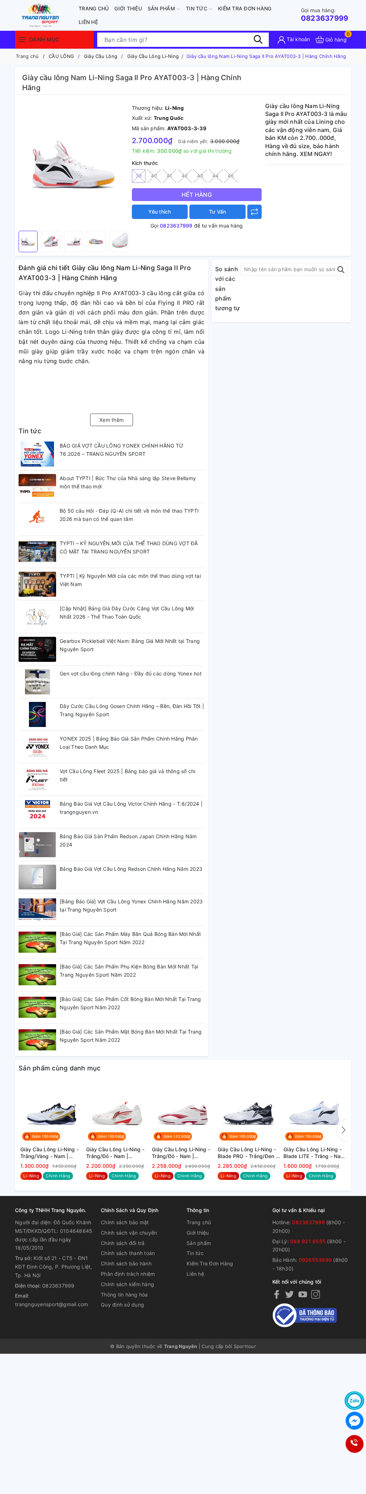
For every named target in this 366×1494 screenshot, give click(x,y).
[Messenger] (354, 1421)
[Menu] (22, 39)
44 (215, 176)
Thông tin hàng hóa (124, 1295)
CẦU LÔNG (61, 56)
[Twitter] (289, 1293)
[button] (342, 1130)
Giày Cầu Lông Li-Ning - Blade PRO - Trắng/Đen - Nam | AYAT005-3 (248, 1153)
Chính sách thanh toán (128, 1253)
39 (138, 176)
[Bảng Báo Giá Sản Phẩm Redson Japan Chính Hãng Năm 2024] (37, 844)
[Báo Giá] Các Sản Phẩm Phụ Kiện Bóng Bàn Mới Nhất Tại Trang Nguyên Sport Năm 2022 (129, 970)
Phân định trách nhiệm (128, 1274)
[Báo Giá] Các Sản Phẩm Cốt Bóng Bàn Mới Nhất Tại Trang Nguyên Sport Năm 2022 (130, 1003)
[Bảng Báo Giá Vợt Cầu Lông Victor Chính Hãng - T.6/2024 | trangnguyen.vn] (37, 812)
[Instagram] (315, 1293)
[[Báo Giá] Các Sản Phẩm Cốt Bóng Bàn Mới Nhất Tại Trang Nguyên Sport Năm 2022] (37, 1007)
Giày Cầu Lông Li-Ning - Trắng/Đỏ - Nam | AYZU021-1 (181, 1153)
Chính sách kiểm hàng (127, 1284)
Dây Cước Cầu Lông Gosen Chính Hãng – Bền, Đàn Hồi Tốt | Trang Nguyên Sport (132, 710)
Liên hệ (88, 22)
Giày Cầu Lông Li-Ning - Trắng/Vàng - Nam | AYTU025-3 (49, 1153)
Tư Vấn (217, 212)
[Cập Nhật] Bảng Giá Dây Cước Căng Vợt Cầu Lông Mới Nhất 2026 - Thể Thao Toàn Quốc (127, 612)
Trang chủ (94, 8)
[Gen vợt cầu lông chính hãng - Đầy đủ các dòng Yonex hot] (37, 681)
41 (169, 176)
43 (200, 176)
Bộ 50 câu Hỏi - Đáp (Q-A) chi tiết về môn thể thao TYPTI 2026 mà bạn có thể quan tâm (129, 515)
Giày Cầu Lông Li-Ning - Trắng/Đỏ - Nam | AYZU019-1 (115, 1153)
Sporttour (245, 1346)
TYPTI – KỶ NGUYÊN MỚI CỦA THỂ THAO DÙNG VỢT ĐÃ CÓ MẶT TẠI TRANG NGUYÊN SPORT (129, 547)
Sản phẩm (162, 8)
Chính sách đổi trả (123, 1243)
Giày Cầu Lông (100, 56)
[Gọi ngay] (354, 1444)
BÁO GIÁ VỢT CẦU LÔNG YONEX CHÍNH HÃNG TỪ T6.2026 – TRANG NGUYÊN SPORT (121, 450)
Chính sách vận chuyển (129, 1233)
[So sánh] (254, 212)
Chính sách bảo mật (125, 1222)
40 (154, 176)
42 (185, 176)
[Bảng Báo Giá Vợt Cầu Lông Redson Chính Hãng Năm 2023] (37, 877)
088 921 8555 (308, 1241)
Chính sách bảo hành (126, 1263)
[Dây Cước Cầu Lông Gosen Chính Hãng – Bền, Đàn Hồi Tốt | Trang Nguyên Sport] (37, 714)
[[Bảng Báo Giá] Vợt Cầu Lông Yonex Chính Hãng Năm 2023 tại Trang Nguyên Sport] (37, 909)
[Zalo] (354, 1400)
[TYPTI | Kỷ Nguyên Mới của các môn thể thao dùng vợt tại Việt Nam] (37, 584)
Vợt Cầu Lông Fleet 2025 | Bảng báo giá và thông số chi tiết (128, 775)
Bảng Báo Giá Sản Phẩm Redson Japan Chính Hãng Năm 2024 (128, 840)
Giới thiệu (128, 8)
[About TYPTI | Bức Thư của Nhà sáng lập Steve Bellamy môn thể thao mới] (37, 486)
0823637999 (324, 15)
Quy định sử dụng (122, 1305)
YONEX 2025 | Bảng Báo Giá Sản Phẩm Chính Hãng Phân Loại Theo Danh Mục (129, 743)
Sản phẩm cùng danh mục (60, 1068)
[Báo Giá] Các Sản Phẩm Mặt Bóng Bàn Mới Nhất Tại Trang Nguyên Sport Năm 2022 (131, 1036)
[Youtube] (302, 1293)
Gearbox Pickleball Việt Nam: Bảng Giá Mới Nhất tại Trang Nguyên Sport (130, 645)
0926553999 (315, 1260)
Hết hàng (197, 194)
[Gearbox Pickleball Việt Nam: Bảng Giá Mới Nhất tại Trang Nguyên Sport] (37, 649)
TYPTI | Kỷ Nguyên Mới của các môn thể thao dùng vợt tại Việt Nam (130, 580)
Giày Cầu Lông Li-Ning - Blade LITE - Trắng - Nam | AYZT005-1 (314, 1153)
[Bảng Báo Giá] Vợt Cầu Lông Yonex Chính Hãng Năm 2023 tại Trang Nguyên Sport (131, 905)
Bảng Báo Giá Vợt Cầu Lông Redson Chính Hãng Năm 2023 (131, 869)
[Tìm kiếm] (258, 39)
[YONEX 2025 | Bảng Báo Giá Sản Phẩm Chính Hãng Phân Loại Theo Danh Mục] (37, 747)
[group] (73, 165)
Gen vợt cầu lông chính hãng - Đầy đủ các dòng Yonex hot (131, 673)
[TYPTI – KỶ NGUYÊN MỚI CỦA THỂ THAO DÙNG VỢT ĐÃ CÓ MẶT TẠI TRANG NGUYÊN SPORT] (37, 551)
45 (231, 176)
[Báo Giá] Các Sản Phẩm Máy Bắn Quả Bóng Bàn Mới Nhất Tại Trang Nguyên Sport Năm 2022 (130, 938)
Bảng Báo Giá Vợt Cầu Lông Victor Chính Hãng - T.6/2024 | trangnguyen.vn (131, 808)
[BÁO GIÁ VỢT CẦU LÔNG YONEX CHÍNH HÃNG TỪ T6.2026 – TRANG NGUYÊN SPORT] (37, 454)
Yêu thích (159, 212)
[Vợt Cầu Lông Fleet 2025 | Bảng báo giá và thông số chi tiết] (37, 779)
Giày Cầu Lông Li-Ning (153, 56)
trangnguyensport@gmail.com (51, 1304)
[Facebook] (276, 1293)
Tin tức (197, 8)
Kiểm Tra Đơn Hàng (244, 8)
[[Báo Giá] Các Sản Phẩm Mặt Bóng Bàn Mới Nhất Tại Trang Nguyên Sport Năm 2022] (37, 1040)
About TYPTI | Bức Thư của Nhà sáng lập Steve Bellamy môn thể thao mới (128, 482)
